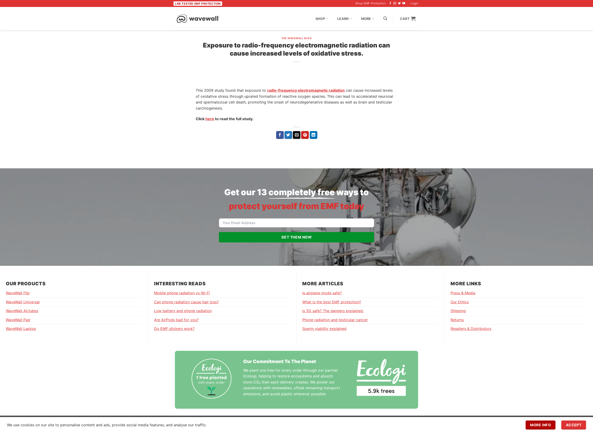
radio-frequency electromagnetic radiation (306, 90)
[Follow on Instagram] (394, 3)
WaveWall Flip (18, 293)
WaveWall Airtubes (22, 310)
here (209, 118)
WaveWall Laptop (21, 328)
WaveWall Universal (23, 302)
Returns (457, 319)
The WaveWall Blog (296, 38)
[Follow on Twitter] (399, 3)
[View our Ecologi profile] (381, 377)
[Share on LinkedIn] (313, 135)
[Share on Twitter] (288, 135)
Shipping (458, 310)
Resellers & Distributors (471, 328)
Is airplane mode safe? (322, 293)
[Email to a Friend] (296, 135)
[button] (385, 18)
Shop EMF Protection (370, 3)
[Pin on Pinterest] (305, 135)
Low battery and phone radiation (183, 310)
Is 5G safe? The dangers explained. (333, 310)
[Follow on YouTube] (403, 3)
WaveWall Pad (18, 319)
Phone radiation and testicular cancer (335, 319)
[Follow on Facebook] (390, 3)
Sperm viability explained (324, 328)
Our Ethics (460, 302)
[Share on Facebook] (280, 135)
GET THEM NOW (296, 237)
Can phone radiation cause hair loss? (186, 302)
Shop (320, 19)
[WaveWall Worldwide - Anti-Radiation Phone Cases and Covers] (198, 19)
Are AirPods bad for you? (176, 319)
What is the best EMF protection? (331, 302)
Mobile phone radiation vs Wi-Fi (182, 293)
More (366, 19)
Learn (343, 19)
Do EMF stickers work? (174, 328)
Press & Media (463, 293)
